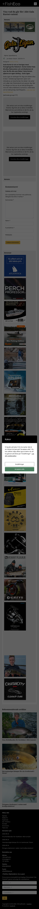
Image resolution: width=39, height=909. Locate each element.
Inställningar (19, 464)
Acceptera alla (19, 469)
